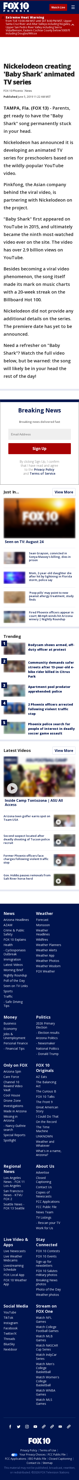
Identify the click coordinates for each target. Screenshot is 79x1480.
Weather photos (47, 1295)
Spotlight (10, 1140)
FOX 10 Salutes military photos (46, 1273)
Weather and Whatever (45, 1143)
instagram (27, 1426)
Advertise (42, 1172)
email (60, 1426)
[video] (39, 776)
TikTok (8, 1317)
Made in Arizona (15, 1111)
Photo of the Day (48, 1289)
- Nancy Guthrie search (15, 1128)
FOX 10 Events (46, 1256)
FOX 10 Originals (45, 1067)
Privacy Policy (44, 469)
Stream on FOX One (46, 1308)
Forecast (42, 920)
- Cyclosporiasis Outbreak (15, 952)
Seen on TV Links (16, 986)
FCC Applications (48, 1201)
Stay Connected (46, 1242)
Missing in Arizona (11, 1118)
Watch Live (58, 7)
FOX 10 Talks (45, 1096)
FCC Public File (46, 1207)
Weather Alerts (46, 950)
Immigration (12, 959)
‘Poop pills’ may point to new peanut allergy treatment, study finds (51, 596)
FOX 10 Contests (48, 1251)
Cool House (12, 1095)
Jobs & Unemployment (14, 1036)
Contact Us (44, 1187)
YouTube (10, 1312)
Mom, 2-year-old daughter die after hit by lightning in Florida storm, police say (50, 576)
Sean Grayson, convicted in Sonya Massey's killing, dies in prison (50, 556)
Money (10, 1017)
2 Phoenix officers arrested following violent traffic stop (50, 709)
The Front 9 (44, 1102)
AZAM (8, 925)
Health (8, 945)
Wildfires (42, 939)
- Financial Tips (14, 1048)
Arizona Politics (47, 1038)
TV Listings (43, 1217)
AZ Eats (41, 1077)
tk (43, 1426)
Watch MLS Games (44, 1402)
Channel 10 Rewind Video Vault (13, 1086)
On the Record (46, 1122)
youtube (35, 1426)
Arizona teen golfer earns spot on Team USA (27, 818)
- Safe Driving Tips (13, 1004)
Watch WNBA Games (45, 1392)
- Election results (47, 1032)
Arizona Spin (12, 1071)
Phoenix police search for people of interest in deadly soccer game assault (51, 728)
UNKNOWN (44, 1136)
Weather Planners (48, 945)
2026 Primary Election (45, 1025)
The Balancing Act (46, 1084)
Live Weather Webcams (13, 1258)
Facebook (11, 1328)
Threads (9, 1339)
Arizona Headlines (16, 920)
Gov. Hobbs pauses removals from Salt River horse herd (27, 877)
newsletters (68, 1426)
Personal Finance (16, 1043)
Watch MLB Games (44, 1338)
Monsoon (43, 925)
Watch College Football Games (47, 1329)
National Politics (47, 1048)
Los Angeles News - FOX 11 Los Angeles (14, 1182)
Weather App (45, 955)
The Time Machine (43, 1129)
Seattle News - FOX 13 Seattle (14, 1206)
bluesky (52, 1426)
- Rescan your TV (48, 1223)
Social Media (16, 1306)
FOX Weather (45, 971)
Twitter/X (10, 1333)
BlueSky (9, 1344)
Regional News (12, 1168)
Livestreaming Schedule (13, 1267)
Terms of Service (42, 473)
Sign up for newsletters (44, 1263)
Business (10, 1023)
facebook (10, 1426)
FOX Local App (14, 1275)
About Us (45, 1166)
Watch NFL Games (44, 1319)
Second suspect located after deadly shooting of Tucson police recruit (27, 839)
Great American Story (47, 1109)
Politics (43, 1017)
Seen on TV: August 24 (24, 541)
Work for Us (44, 1228)
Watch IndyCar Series (46, 1357)
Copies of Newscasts (44, 1194)
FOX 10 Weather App (15, 1282)
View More (64, 492)
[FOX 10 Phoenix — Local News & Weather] (16, 7)
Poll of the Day (14, 980)
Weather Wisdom (48, 966)
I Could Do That (47, 1116)
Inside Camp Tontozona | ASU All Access (34, 802)
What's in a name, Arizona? (48, 1153)
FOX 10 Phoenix (13, 91)
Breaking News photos (46, 1282)
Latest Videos (17, 750)
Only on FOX (15, 1065)
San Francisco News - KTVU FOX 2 (13, 1195)
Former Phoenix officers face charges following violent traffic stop (26, 859)
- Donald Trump (47, 1054)
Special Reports (14, 1135)
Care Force (11, 1077)
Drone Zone (12, 1100)
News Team (44, 1212)
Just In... (11, 492)
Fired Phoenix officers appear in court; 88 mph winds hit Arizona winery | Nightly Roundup (51, 615)
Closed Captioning (43, 1180)
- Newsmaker (45, 1043)
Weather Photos (47, 961)
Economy (10, 1029)
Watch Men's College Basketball (45, 1368)
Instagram (11, 1323)
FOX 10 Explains (15, 939)
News (28, 91)
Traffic (8, 996)
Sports (8, 991)
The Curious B (46, 1091)
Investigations (13, 1106)
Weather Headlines (43, 932)
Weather (44, 913)
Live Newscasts (15, 1251)
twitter (18, 1426)
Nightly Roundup (15, 975)
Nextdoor (10, 1349)
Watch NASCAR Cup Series (47, 1347)
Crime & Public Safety (14, 932)
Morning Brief (13, 970)
